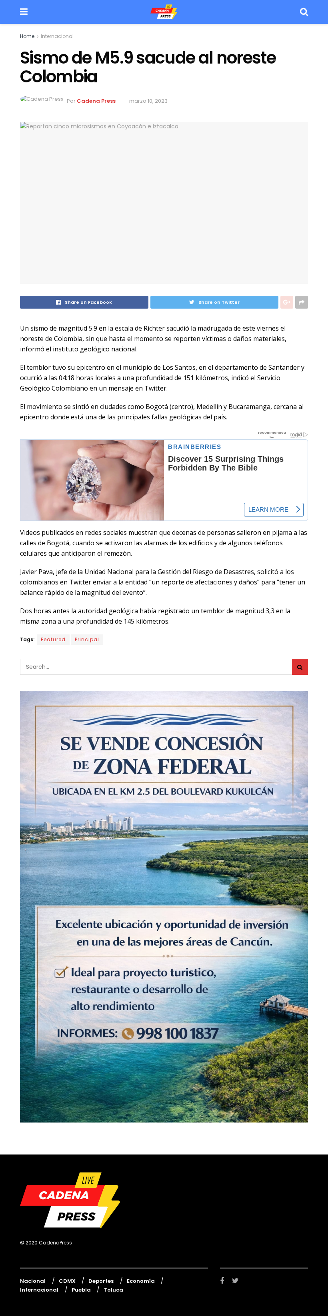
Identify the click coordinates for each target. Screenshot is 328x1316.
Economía (141, 1281)
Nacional (33, 1281)
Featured (53, 639)
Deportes (101, 1281)
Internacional (57, 36)
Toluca (113, 1290)
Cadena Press (96, 101)
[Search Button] (300, 667)
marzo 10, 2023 (148, 101)
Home (27, 36)
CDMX (67, 1281)
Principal (87, 639)
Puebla (81, 1290)
